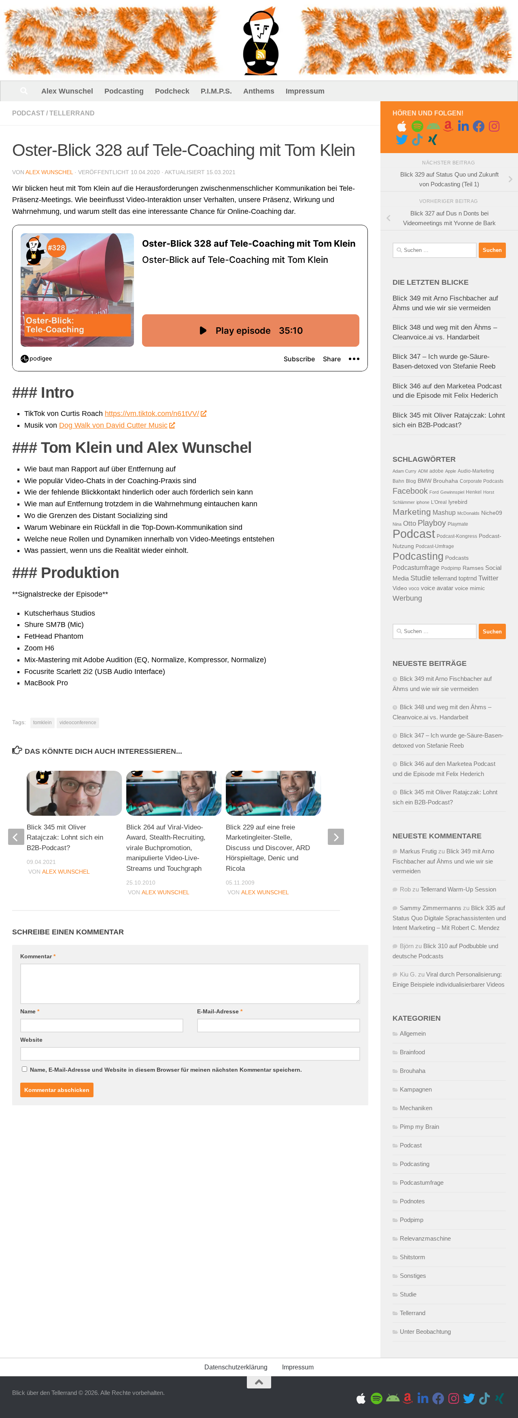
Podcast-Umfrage (435, 546)
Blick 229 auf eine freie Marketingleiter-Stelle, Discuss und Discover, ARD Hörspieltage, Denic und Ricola (268, 847)
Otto (409, 523)
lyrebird (457, 502)
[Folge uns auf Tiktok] (417, 140)
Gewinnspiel (452, 492)
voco (414, 588)
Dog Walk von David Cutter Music (113, 425)
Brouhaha (445, 481)
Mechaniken (416, 1108)
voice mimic (470, 588)
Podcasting (124, 91)
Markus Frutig (418, 851)
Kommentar (37, 956)
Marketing (412, 511)
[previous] (16, 837)
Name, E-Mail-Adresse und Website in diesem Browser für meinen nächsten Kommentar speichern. (166, 1069)
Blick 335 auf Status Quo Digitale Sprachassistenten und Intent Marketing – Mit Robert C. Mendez (449, 917)
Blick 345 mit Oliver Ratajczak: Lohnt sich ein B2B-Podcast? (65, 837)
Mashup (444, 512)
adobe (436, 471)
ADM (423, 471)
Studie (420, 578)
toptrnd (468, 578)
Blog (411, 481)
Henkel (474, 492)
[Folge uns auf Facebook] (479, 126)
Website (31, 1039)
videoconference (77, 722)
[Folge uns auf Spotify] (417, 126)
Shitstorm (412, 1257)
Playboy (432, 522)
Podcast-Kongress (457, 536)
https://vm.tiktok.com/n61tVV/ (152, 413)
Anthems (258, 91)
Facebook (410, 490)
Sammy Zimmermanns (430, 907)
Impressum (305, 91)
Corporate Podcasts (481, 481)
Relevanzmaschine (425, 1238)
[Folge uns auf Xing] (433, 140)
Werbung (407, 598)
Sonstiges (413, 1275)
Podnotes (412, 1201)
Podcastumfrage (416, 567)
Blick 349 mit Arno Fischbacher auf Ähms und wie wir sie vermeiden (443, 861)
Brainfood (412, 1052)
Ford (434, 492)
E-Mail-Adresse (219, 1011)
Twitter (488, 578)
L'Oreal (439, 502)
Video (400, 588)
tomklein (42, 722)
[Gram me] (494, 126)
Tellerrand (72, 113)
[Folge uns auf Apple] (402, 126)
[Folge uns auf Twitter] (402, 140)
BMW (424, 481)
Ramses (473, 568)
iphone (422, 502)
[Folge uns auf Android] (433, 126)
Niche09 (491, 513)
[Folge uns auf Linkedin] (463, 126)
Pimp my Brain (419, 1126)
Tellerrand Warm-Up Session (458, 889)
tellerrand (445, 578)
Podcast (28, 113)
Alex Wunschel (67, 91)
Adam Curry (404, 471)
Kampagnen (416, 1089)
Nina (397, 524)
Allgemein (413, 1033)
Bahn (398, 481)
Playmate (458, 524)
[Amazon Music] (448, 126)
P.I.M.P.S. (216, 91)
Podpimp (451, 568)
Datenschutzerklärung (235, 1367)
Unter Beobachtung (425, 1331)
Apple (450, 471)
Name (29, 1011)
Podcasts (457, 558)
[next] (336, 837)
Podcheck (172, 91)
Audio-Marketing (476, 471)
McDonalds (468, 513)
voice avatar (437, 588)
